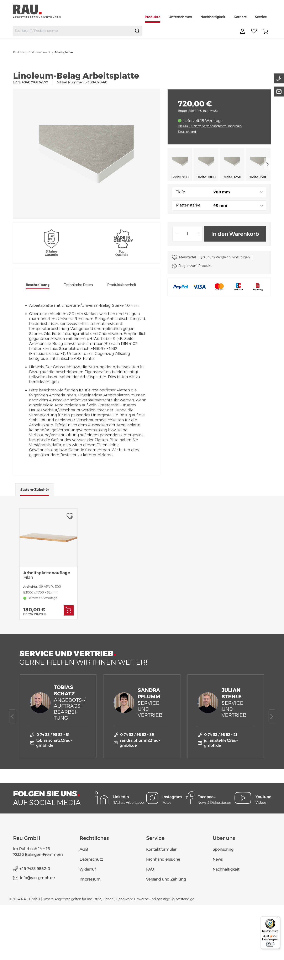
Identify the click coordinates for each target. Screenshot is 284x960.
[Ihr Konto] (242, 31)
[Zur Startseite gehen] (41, 11)
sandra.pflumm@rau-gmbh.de (140, 743)
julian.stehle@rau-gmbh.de (221, 743)
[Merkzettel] (254, 31)
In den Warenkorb (235, 234)
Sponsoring (223, 849)
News (218, 859)
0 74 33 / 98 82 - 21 (220, 734)
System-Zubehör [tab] (34, 490)
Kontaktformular (161, 849)
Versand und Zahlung (166, 879)
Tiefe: (181, 192)
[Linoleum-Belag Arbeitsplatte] (86, 154)
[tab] (37, 285)
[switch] (270, 944)
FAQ (150, 869)
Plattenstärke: (188, 205)
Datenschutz (91, 859)
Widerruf (88, 869)
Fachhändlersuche (163, 859)
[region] (86, 154)
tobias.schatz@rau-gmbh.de (54, 743)
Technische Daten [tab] (78, 285)
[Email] (279, 91)
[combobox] (73, 31)
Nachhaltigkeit (226, 869)
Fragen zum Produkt (194, 266)
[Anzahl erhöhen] (198, 234)
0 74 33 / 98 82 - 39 (137, 734)
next (267, 164)
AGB (84, 849)
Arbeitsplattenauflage (46, 575)
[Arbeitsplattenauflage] (48, 538)
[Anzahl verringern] (177, 234)
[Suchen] (137, 31)
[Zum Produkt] (69, 610)
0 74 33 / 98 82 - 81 (52, 734)
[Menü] (277, 918)
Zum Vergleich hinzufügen (228, 257)
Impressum (90, 879)
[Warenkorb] (265, 31)
